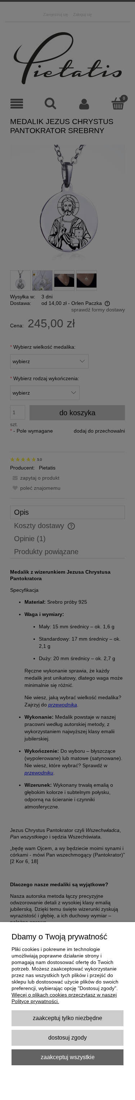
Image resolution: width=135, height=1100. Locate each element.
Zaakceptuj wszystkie (68, 1057)
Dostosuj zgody (67, 1037)
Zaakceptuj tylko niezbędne (67, 1018)
